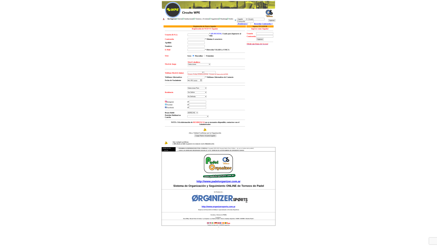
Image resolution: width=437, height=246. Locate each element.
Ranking (223, 19)
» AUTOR (165, 150)
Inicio (180, 19)
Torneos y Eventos (202, 19)
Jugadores (214, 19)
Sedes (231, 19)
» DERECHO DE (166, 148)
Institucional (188, 19)
